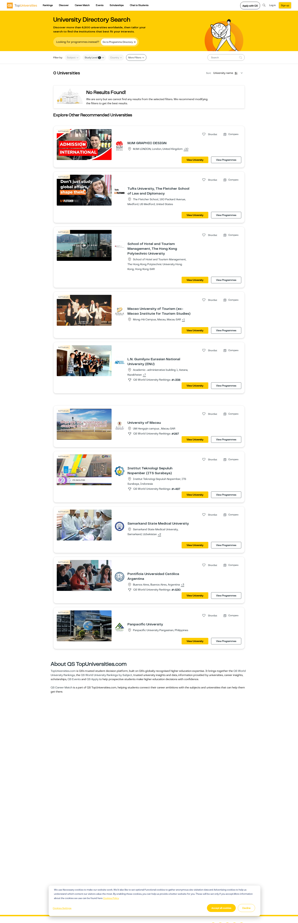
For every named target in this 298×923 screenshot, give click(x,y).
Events (99, 5)
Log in (272, 5)
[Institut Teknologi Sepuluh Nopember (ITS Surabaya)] (120, 471)
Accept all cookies (221, 908)
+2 (159, 534)
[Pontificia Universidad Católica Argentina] (120, 576)
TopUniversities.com (63, 671)
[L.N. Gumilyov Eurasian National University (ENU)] (120, 362)
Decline (246, 908)
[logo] (22, 5)
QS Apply (92, 679)
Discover (64, 5)
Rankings (48, 5)
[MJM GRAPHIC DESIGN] (120, 145)
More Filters (135, 57)
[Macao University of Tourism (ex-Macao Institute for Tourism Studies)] (120, 311)
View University (195, 159)
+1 (183, 320)
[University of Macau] (120, 425)
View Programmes (226, 159)
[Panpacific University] (120, 627)
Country (115, 57)
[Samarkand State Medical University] (120, 526)
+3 (182, 585)
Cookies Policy (111, 898)
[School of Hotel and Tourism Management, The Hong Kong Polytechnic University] (120, 246)
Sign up (285, 5)
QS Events (74, 679)
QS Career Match (61, 687)
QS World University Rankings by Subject (106, 675)
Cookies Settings (62, 908)
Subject (71, 57)
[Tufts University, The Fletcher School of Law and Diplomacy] (120, 191)
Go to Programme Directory (118, 42)
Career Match (82, 5)
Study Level (92, 57)
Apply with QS (250, 5)
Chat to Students (139, 5)
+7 (144, 375)
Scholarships (117, 5)
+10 (186, 149)
